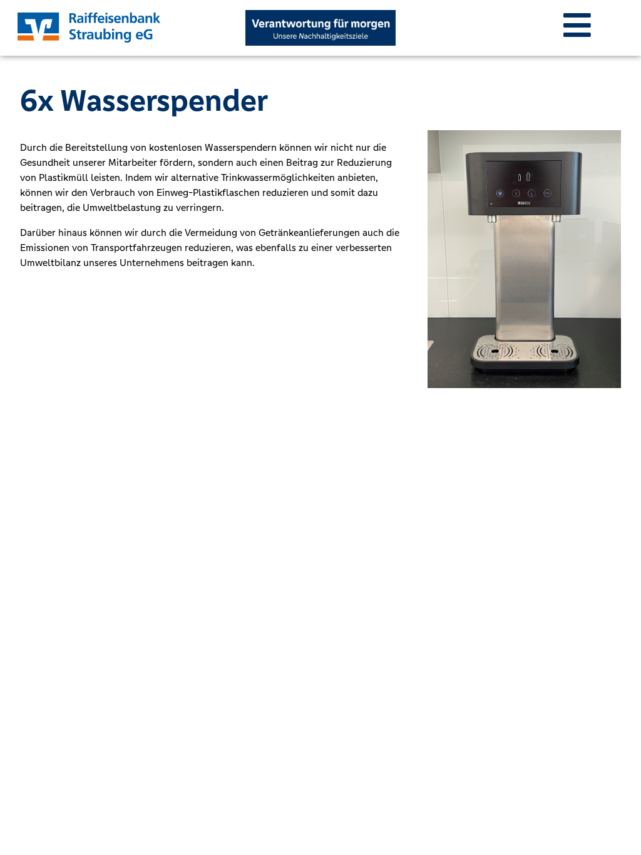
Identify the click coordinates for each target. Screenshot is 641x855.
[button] (577, 25)
